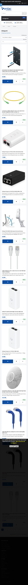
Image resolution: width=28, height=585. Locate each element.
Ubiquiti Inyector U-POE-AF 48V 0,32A (10, 351)
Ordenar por (24, 35)
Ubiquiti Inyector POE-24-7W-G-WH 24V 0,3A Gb (12, 151)
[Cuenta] (20, 3)
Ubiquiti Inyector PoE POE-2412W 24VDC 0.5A (12, 191)
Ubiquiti (14, 26)
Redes (9, 26)
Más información (20, 441)
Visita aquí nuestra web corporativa (11, 1)
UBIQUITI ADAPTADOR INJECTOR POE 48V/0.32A (12, 311)
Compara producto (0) (5, 33)
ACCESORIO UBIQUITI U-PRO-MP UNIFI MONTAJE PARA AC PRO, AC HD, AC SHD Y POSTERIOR (14, 391)
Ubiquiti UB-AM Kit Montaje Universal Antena (12, 231)
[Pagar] (25, 3)
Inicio (4, 26)
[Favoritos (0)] (22, 3)
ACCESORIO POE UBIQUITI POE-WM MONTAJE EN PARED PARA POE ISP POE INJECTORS (12, 70)
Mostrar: (25, 39)
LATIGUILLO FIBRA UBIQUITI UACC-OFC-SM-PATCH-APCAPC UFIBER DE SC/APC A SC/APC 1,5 (13, 111)
